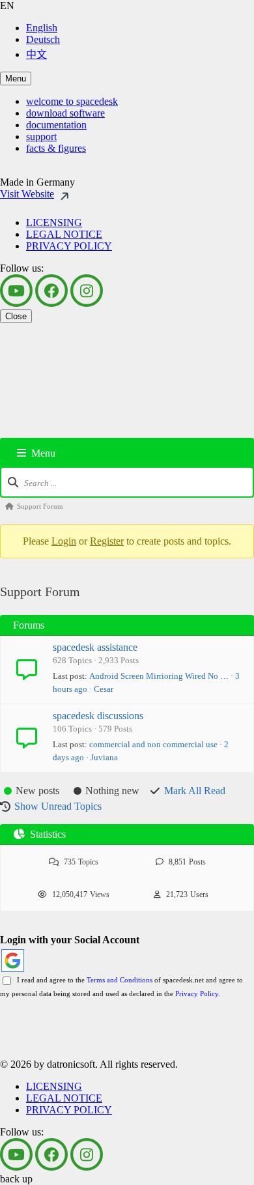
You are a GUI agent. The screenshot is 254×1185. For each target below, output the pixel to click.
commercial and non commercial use (153, 744)
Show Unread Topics (58, 806)
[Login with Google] (12, 960)
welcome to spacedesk (72, 101)
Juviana (104, 757)
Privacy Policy (196, 993)
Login (63, 541)
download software (65, 113)
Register (107, 541)
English (41, 27)
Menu (15, 78)
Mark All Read (194, 790)
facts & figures (56, 148)
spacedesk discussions (98, 715)
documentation (56, 124)
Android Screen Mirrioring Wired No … (159, 676)
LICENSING (54, 222)
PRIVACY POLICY (69, 245)
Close (16, 316)
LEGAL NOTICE (64, 234)
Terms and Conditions (119, 980)
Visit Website (27, 193)
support (41, 136)
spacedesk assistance (95, 647)
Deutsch (43, 39)
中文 (36, 54)
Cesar (103, 689)
